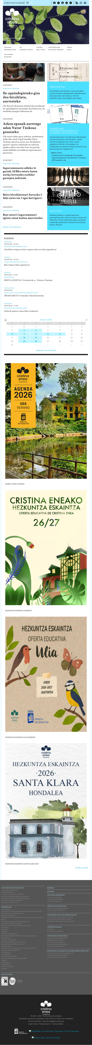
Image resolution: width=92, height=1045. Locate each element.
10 (12, 334)
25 (24, 341)
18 (24, 338)
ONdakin (4, 968)
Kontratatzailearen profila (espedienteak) (15, 898)
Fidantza (4, 932)
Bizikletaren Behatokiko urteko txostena (61, 921)
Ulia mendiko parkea (54, 901)
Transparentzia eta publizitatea (12, 900)
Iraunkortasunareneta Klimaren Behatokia (55, 48)
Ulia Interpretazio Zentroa (56, 910)
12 (36, 334)
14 (60, 334)
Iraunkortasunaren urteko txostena (59, 919)
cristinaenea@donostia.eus (53, 1021)
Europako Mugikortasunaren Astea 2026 (15, 921)
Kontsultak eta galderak (55, 931)
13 (48, 334)
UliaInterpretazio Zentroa (26, 48)
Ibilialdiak (8, 242)
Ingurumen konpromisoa (10, 902)
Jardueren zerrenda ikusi (46, 350)
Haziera (3, 960)
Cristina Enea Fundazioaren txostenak (60, 917)
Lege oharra (33, 1024)
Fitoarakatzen (6, 954)
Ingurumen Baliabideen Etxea (15, 246)
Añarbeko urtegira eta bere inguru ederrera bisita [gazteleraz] (30, 249)
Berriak (50, 888)
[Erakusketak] (68, 72)
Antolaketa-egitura (7, 892)
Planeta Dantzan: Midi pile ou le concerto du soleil (18, 948)
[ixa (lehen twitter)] (58, 3)
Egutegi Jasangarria (8, 915)
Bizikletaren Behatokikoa (56, 946)
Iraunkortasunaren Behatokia (57, 944)
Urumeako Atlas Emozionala (11, 923)
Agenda (50, 891)
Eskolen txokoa (69, 48)
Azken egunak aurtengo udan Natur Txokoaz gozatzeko (22, 127)
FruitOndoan (5, 962)
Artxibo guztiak (81, 868)
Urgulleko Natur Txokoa (55, 940)
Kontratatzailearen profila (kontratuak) (14, 896)
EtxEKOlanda (6, 964)
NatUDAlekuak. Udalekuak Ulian (12, 913)
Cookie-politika (57, 1024)
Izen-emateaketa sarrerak (8, 56)
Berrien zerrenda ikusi (12, 227)
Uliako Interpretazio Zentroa (16, 262)
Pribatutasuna (44, 1024)
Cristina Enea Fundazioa (9, 890)
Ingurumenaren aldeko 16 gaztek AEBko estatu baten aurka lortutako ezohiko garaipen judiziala (20, 173)
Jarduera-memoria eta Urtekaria (12, 894)
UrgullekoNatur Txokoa (40, 48)
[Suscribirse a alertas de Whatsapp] (81, 3)
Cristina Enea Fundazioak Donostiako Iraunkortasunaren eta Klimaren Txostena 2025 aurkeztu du (69, 157)
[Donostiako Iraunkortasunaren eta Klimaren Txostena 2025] (68, 114)
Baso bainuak (6, 938)
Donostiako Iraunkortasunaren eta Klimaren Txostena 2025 (64, 130)
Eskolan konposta (7, 966)
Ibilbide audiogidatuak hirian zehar (13, 942)
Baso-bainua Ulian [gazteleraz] (17, 265)
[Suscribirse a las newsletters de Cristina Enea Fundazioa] (85, 3)
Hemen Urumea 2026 (8, 940)
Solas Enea (5, 927)
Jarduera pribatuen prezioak (57, 957)
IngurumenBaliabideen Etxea (10, 48)
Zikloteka (55, 211)
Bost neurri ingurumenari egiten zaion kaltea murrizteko (23, 216)
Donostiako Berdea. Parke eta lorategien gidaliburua (19, 936)
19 (36, 338)
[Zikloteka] (68, 196)
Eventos (7, 257)
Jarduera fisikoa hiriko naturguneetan (14, 958)
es (27, 3)
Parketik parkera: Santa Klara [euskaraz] (21, 311)
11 (24, 334)
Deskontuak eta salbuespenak (57, 955)
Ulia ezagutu (5, 952)
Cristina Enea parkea (54, 897)
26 (36, 341)
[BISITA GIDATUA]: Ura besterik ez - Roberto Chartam (28, 280)
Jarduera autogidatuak (9, 934)
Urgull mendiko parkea (55, 899)
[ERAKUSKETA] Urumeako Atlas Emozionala (23, 295)
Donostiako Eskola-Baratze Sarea (12, 944)
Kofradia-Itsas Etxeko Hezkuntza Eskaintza (16, 925)
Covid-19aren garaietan (9, 956)
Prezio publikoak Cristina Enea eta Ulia (60, 953)
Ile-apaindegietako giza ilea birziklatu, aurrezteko (21, 97)
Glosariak (4, 930)
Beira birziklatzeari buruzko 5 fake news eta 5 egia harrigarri (22, 196)
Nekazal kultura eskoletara (10, 950)
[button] (50, 176)
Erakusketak (57, 87)
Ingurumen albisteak (11, 88)
